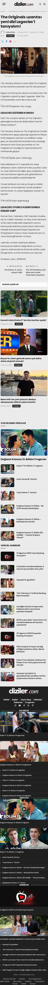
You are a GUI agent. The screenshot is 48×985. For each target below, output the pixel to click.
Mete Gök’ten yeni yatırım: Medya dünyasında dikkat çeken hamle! (18, 401)
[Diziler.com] (24, 4)
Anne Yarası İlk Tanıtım (26, 479)
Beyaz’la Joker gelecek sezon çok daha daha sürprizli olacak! (21, 360)
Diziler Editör (10, 32)
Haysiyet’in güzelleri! (25, 580)
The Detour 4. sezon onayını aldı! (13, 271)
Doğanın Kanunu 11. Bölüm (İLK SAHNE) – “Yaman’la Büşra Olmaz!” (29, 535)
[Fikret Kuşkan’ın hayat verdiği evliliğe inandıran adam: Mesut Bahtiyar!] (7, 650)
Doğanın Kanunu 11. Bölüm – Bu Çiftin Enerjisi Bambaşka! (30, 507)
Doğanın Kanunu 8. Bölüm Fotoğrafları (16, 796)
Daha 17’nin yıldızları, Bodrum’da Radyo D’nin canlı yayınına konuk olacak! (31, 662)
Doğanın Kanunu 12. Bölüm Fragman (23, 459)
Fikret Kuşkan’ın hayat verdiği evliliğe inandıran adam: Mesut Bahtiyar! (30, 649)
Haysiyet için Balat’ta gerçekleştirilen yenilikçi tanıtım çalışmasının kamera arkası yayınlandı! (30, 677)
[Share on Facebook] (6, 42)
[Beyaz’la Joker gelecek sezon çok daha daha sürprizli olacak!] (24, 342)
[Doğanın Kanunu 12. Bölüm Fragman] (24, 442)
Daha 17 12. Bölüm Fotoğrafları (13, 770)
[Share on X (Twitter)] (2, 42)
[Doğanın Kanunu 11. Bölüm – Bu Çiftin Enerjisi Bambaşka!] (7, 509)
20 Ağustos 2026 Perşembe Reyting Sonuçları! (28, 634)
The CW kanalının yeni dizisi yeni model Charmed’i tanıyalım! (36, 272)
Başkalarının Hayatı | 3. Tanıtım (14, 883)
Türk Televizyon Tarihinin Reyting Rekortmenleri (20, 950)
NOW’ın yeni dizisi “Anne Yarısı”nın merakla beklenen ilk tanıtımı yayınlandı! (31, 622)
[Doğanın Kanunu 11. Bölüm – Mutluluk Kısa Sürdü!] (7, 522)
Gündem (10, 36)
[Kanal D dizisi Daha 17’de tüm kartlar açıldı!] (24, 303)
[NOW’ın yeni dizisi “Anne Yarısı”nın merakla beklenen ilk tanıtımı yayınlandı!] (7, 623)
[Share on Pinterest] (10, 42)
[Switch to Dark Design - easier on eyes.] (40, 4)
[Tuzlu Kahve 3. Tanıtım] (7, 495)
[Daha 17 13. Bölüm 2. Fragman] (7, 469)
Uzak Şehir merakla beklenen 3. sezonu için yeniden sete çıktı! (30, 567)
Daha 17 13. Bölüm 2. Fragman (29, 466)
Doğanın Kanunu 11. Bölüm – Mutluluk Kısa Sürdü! (28, 520)
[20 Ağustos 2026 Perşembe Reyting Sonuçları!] (7, 636)
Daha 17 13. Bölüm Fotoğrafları (12, 735)
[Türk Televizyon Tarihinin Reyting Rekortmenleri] (7, 596)
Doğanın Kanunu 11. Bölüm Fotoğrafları (15, 765)
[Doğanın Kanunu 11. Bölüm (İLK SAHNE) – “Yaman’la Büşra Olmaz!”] (7, 536)
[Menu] (4, 4)
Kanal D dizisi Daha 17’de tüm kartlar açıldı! (23, 320)
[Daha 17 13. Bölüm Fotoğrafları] (24, 722)
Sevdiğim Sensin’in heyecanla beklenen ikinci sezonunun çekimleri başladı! (29, 609)
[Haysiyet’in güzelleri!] (7, 583)
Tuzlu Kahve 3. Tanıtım (26, 492)
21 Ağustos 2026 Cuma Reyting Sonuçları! (17, 910)
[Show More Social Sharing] (15, 42)
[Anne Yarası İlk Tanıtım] (7, 482)
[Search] (44, 4)
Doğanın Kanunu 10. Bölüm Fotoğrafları (17, 775)
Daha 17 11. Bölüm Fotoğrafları (13, 780)
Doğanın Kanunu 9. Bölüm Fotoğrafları (16, 785)
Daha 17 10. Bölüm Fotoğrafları (13, 791)
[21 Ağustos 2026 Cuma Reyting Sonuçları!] (7, 556)
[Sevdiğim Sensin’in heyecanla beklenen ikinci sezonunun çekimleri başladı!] (7, 609)
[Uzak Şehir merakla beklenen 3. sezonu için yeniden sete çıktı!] (7, 569)
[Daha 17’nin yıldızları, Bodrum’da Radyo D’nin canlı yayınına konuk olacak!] (7, 663)
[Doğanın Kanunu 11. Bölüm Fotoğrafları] (24, 751)
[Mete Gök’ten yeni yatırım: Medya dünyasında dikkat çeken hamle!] (24, 383)
